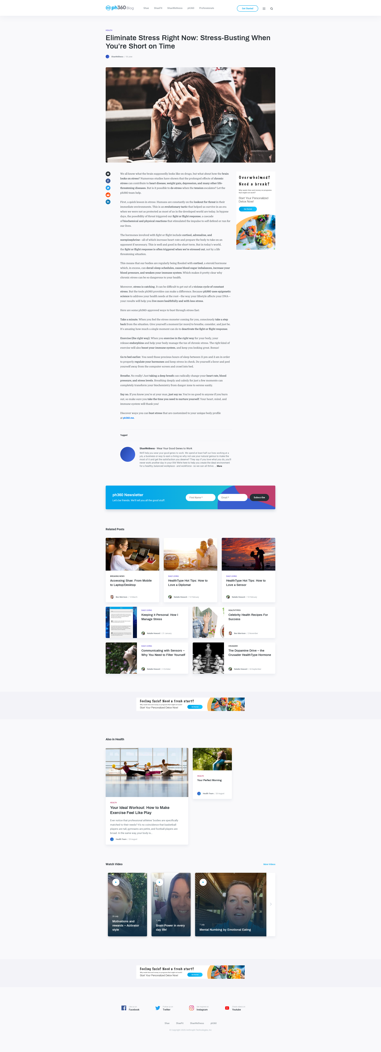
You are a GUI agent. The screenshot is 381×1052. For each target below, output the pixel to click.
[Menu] (264, 8)
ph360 (191, 8)
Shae (146, 8)
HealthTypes (234, 610)
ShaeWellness (174, 8)
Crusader (233, 646)
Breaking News (117, 576)
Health (109, 30)
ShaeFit (158, 8)
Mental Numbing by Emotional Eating (225, 929)
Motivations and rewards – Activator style (125, 925)
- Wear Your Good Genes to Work (166, 448)
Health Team (121, 839)
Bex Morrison (121, 597)
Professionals (206, 8)
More (219, 466)
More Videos (269, 864)
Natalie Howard (180, 597)
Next (270, 904)
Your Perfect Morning (209, 780)
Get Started (247, 8)
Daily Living (173, 576)
